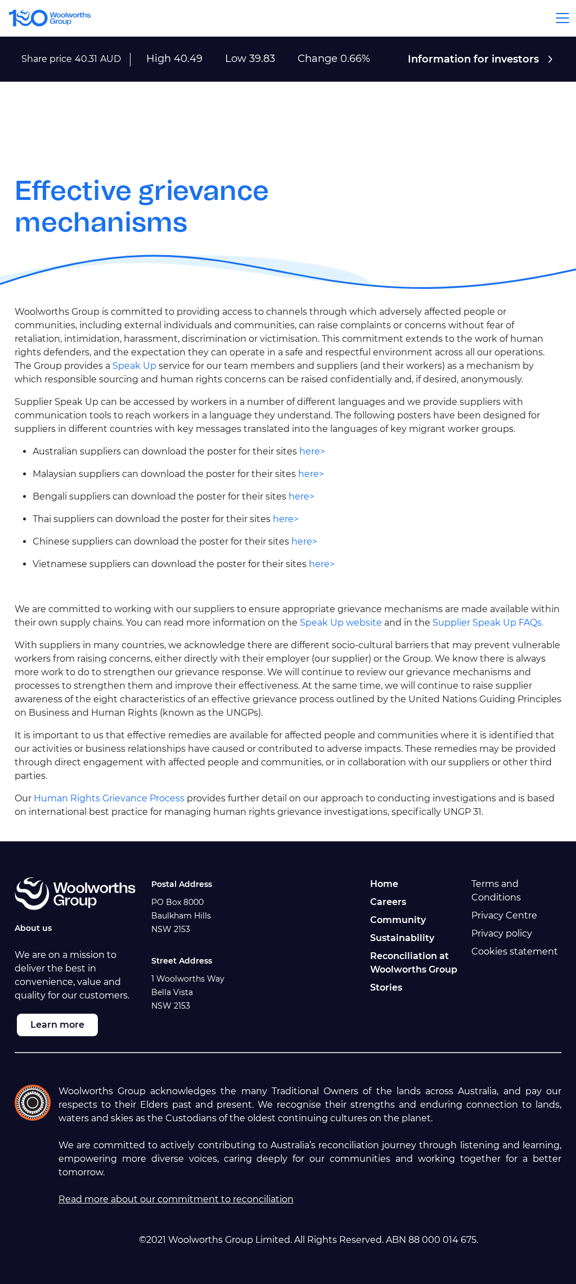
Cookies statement (514, 951)
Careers (388, 902)
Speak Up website (341, 622)
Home (384, 884)
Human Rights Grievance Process (109, 798)
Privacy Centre (504, 915)
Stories (386, 987)
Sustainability (402, 938)
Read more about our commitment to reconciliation (176, 1199)
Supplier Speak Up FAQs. (488, 622)
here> (312, 451)
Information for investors (473, 59)
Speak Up (134, 365)
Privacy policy (501, 933)
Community (398, 920)
